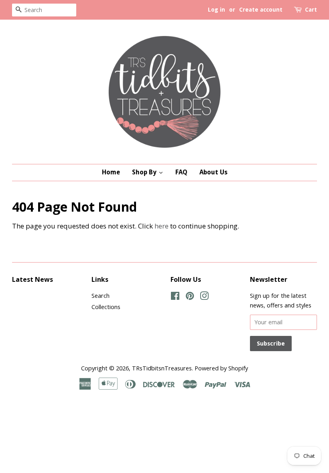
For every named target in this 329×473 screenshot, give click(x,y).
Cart (311, 9)
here (161, 225)
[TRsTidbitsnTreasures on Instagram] (204, 297)
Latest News (32, 279)
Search (100, 295)
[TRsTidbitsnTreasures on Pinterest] (189, 297)
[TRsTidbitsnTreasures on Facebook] (175, 297)
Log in (216, 9)
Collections (105, 307)
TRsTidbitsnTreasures (162, 368)
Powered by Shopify (221, 368)
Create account (260, 9)
